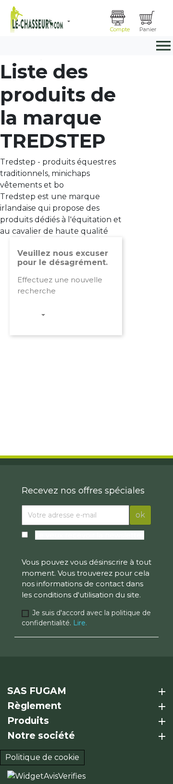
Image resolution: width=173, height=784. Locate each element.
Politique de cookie (42, 757)
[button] (85, 21)
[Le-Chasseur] (35, 19)
